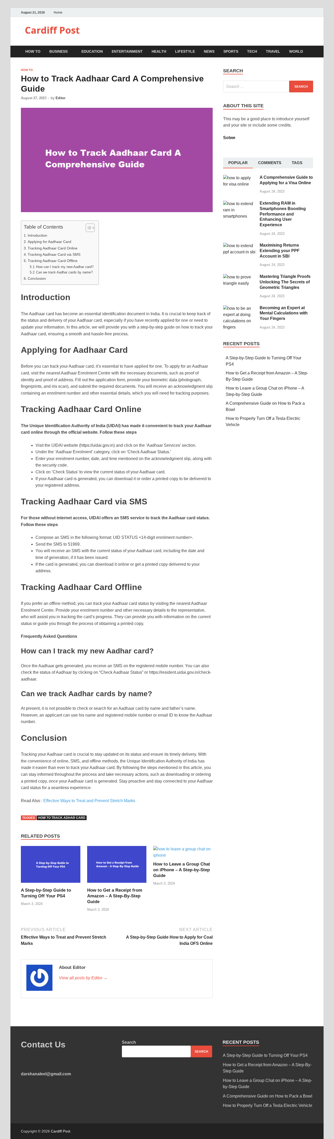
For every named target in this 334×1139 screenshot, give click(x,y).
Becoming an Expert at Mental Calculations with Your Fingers (284, 313)
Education (92, 51)
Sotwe (229, 137)
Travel (273, 51)
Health (159, 51)
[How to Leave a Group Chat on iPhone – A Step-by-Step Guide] (183, 855)
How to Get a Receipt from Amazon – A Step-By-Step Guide (114, 896)
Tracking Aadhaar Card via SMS (54, 254)
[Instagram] (311, 12)
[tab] (238, 163)
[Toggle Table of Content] (87, 227)
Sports (230, 51)
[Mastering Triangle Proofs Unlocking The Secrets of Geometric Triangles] (239, 277)
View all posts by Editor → (83, 978)
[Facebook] (298, 12)
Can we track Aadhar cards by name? (64, 272)
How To (32, 51)
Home (58, 12)
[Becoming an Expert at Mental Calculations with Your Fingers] (239, 308)
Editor (60, 98)
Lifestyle (185, 51)
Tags (297, 162)
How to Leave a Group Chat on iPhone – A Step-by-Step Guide (181, 870)
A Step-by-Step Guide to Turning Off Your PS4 (265, 1055)
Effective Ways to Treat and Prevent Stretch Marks (89, 800)
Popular (238, 162)
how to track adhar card (61, 818)
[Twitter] (305, 12)
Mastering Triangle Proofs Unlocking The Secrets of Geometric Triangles (285, 282)
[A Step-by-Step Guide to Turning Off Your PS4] (50, 884)
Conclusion (37, 278)
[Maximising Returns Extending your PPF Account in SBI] (239, 245)
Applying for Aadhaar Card (49, 242)
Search (129, 1042)
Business (58, 51)
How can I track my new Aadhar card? (64, 267)
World (296, 51)
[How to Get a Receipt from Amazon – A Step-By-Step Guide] (117, 884)
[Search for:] (268, 86)
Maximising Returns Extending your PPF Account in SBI (280, 250)
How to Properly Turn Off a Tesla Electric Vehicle (267, 1105)
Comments (269, 162)
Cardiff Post (52, 30)
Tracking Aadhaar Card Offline (52, 261)
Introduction (37, 235)
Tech (252, 51)
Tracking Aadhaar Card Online (52, 248)
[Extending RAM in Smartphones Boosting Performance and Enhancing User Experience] (239, 203)
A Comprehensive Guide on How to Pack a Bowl (267, 1096)
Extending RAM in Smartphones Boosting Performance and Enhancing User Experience (283, 214)
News (209, 51)
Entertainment (127, 51)
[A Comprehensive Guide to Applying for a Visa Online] (239, 178)
